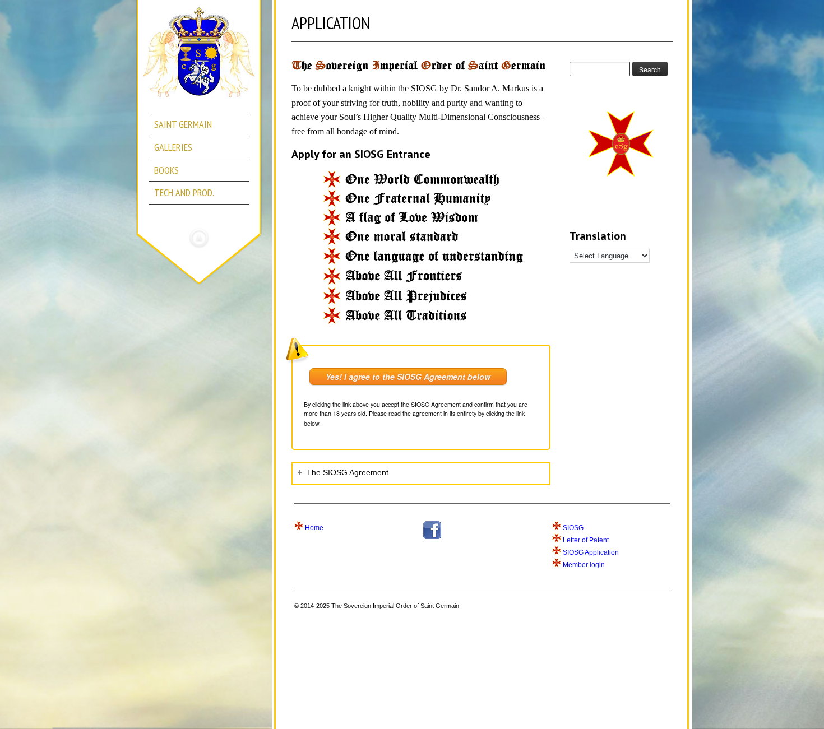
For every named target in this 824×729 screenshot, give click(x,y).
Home (314, 528)
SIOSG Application (591, 552)
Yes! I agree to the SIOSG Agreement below (408, 376)
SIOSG (573, 528)
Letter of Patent (586, 540)
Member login (584, 565)
